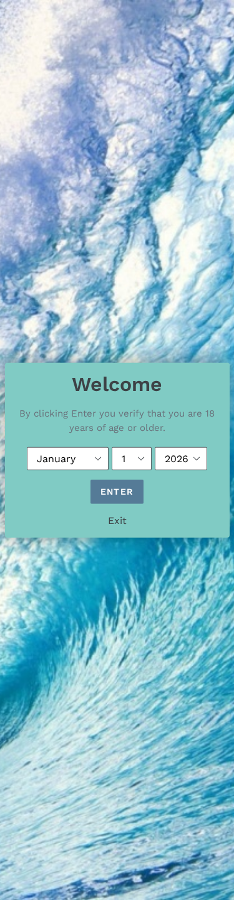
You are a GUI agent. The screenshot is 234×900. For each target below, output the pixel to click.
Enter (117, 492)
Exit (117, 521)
